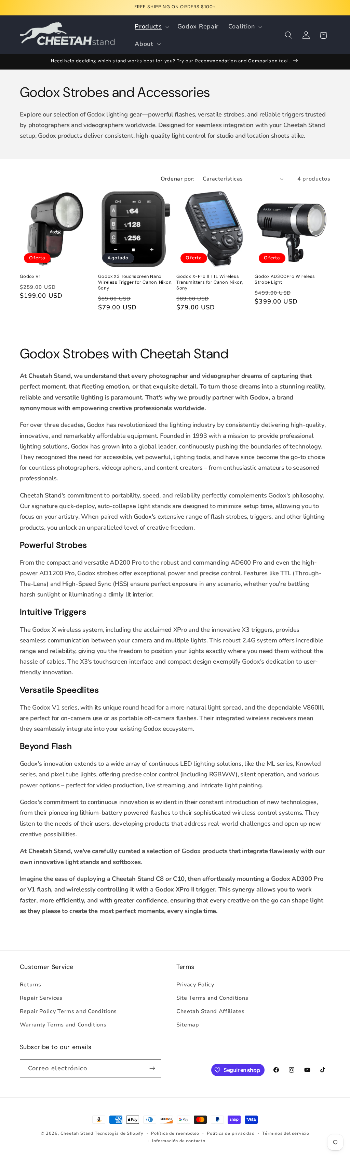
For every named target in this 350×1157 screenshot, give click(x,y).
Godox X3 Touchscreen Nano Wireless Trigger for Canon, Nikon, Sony (135, 282)
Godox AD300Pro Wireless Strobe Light (285, 279)
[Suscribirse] (152, 1068)
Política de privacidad (231, 1133)
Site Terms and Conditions (212, 998)
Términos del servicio (285, 1133)
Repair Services (41, 998)
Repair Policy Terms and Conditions (68, 1011)
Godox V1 (30, 276)
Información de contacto (178, 1141)
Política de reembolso (175, 1133)
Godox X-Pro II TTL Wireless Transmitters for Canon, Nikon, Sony (209, 282)
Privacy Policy (195, 984)
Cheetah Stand (77, 1133)
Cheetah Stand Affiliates (210, 1011)
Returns (30, 984)
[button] (151, 26)
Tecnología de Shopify (119, 1133)
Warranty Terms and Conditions (63, 1025)
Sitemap (187, 1025)
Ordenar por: (178, 179)
